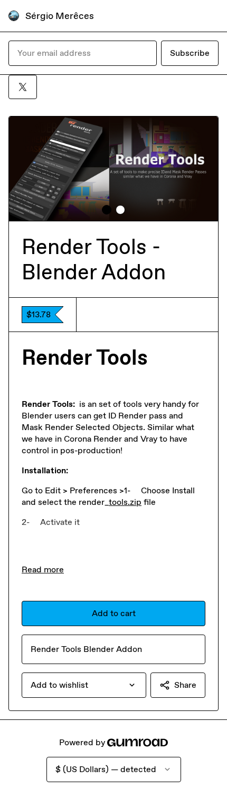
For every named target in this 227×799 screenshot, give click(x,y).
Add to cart (114, 613)
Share (185, 685)
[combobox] (84, 685)
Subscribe (190, 53)
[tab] (106, 210)
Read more (43, 569)
